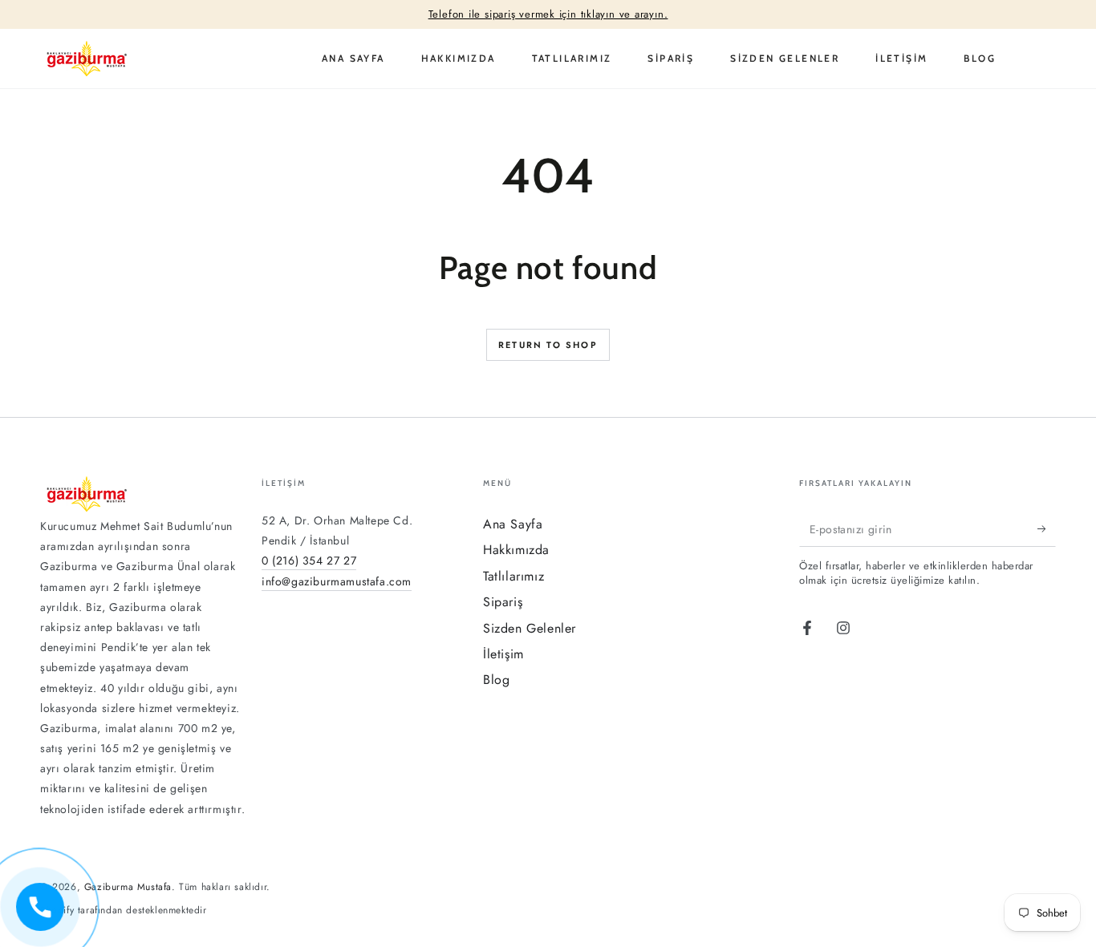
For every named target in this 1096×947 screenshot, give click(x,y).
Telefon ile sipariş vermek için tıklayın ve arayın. (548, 14)
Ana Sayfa (512, 524)
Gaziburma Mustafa (128, 887)
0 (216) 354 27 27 (309, 560)
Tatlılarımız (513, 576)
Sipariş (502, 602)
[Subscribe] (1046, 528)
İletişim (503, 654)
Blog (496, 679)
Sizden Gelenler (529, 628)
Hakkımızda (516, 549)
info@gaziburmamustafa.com (337, 581)
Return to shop (548, 344)
